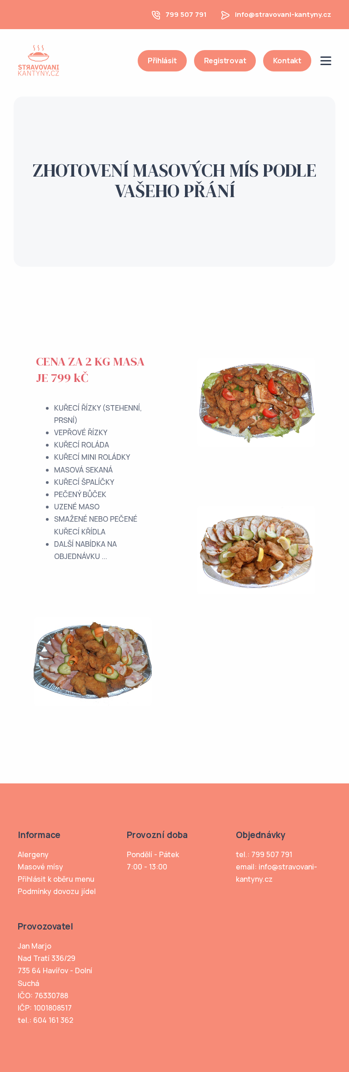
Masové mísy (40, 867)
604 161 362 (53, 1020)
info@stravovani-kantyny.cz (283, 14)
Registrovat (225, 61)
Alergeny (33, 854)
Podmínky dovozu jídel (57, 891)
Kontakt (287, 61)
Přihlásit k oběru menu (56, 879)
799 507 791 (186, 14)
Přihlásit (162, 61)
